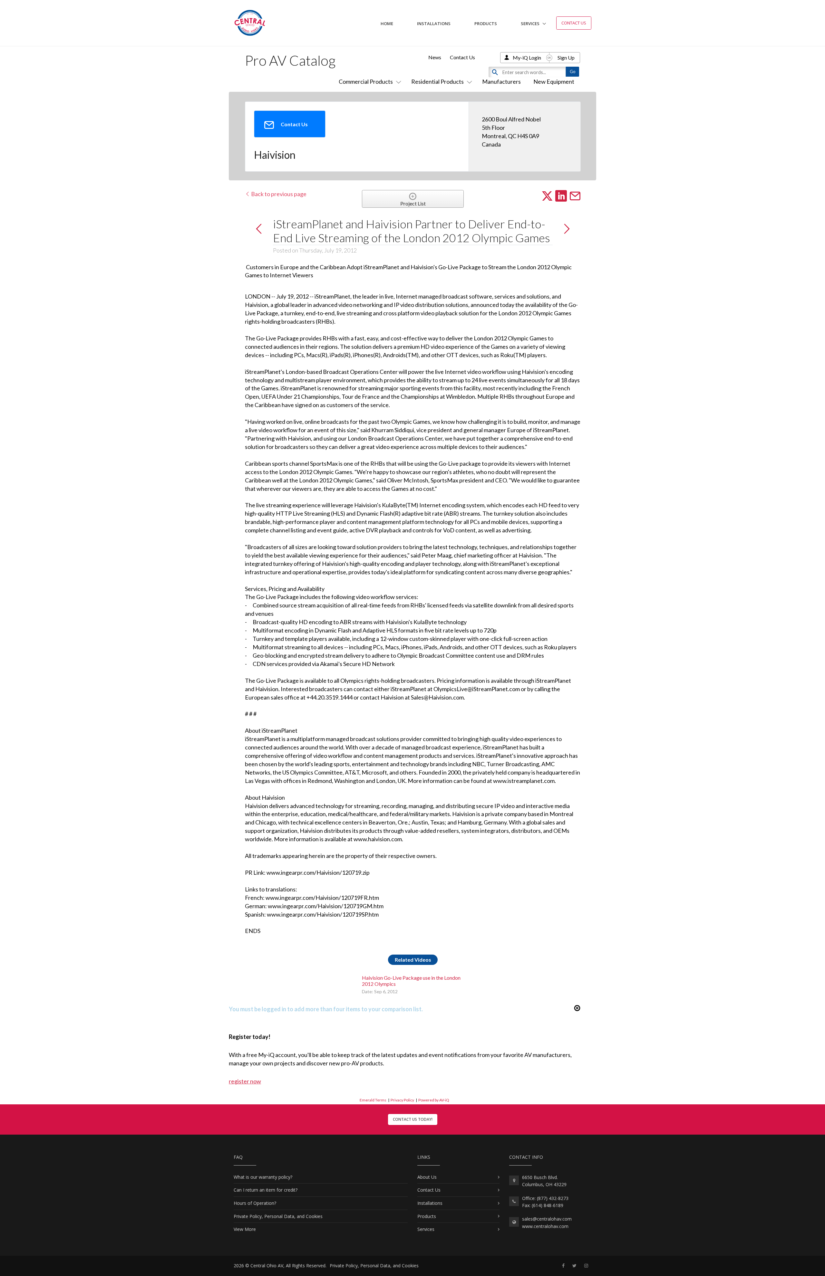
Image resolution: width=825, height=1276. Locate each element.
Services (530, 23)
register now (245, 1081)
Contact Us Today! (412, 1119)
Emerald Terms (373, 1100)
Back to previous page (278, 193)
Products (485, 23)
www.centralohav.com (545, 1226)
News (434, 57)
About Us (427, 1177)
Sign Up (566, 57)
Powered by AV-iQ (433, 1100)
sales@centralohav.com (547, 1219)
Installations (434, 23)
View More (245, 1229)
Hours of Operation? (255, 1203)
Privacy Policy (402, 1100)
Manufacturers (501, 81)
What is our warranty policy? (263, 1177)
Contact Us (573, 23)
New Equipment (553, 81)
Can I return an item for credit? (265, 1190)
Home (387, 23)
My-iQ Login (527, 57)
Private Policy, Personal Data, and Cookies (278, 1216)
